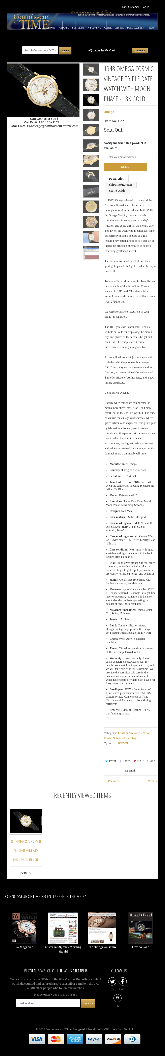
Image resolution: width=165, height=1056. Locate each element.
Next (151, 781)
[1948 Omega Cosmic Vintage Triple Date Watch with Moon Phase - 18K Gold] (43, 90)
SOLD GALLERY (135, 28)
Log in (145, 6)
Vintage (133, 738)
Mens (138, 733)
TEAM (150, 28)
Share (126, 760)
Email (132, 770)
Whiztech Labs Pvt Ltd (119, 1029)
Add (152, 760)
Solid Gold (120, 738)
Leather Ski (125, 733)
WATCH (123, 743)
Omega (109, 112)
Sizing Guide (117, 190)
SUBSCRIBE (78, 28)
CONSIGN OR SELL (114, 28)
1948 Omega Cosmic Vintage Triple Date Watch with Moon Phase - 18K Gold (26, 851)
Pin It (140, 760)
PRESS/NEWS (94, 28)
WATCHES (64, 28)
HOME (52, 28)
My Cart (109, 50)
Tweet (112, 760)
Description (116, 178)
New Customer (130, 6)
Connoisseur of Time (59, 1029)
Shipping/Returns (120, 184)
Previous (113, 781)
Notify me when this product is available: (125, 145)
